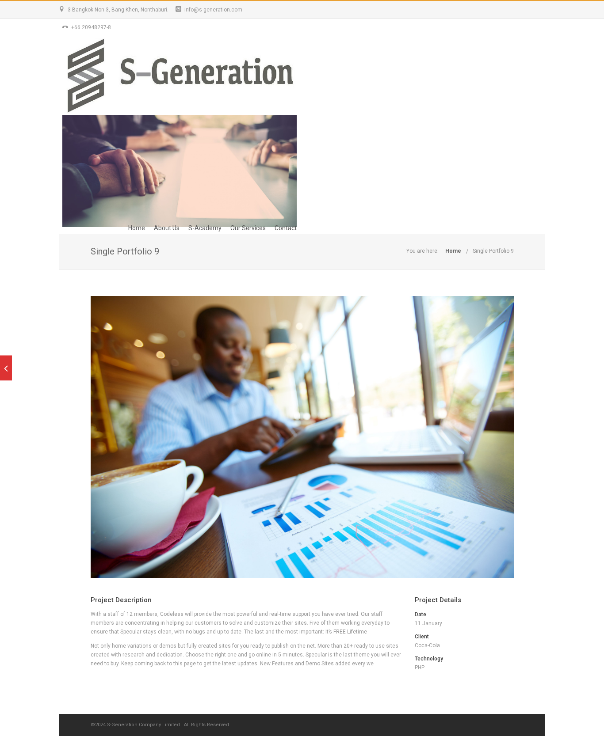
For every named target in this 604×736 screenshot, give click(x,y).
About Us (167, 227)
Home (136, 227)
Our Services (248, 227)
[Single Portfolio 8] (6, 368)
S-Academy (205, 227)
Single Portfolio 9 (493, 251)
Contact (286, 227)
